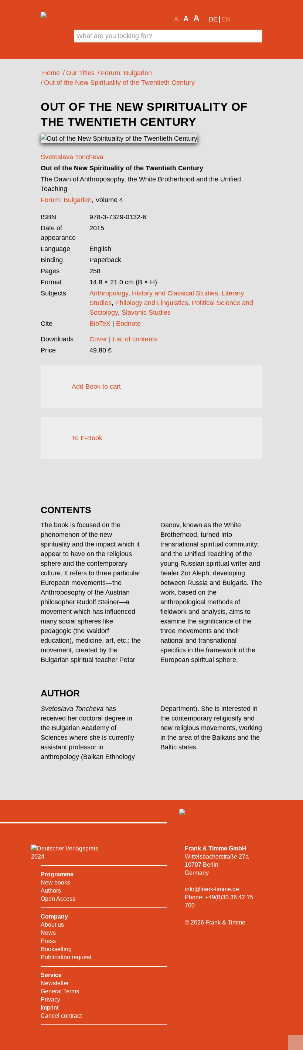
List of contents (135, 339)
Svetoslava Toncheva (72, 157)
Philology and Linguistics (151, 303)
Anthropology (108, 293)
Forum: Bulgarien (66, 200)
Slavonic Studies (146, 312)
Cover (98, 339)
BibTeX (99, 323)
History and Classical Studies (175, 293)
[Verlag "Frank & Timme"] (53, 34)
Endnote (128, 323)
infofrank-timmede (212, 889)
